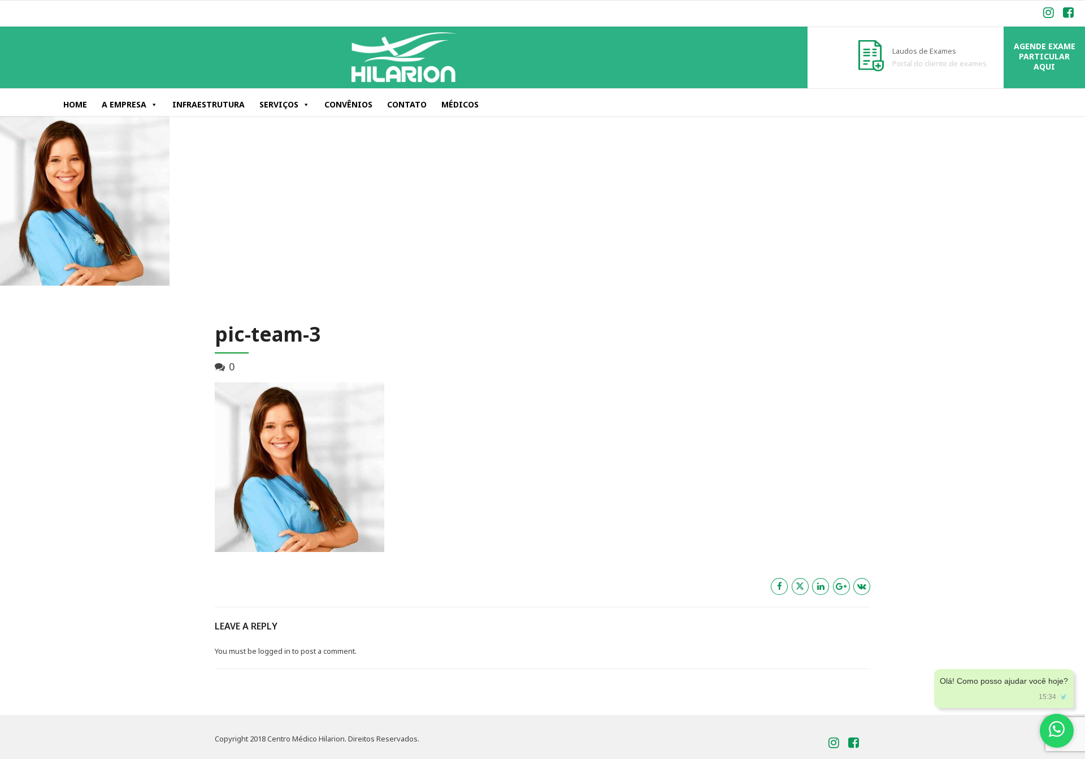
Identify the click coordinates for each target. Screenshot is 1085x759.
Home (75, 104)
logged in (274, 651)
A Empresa (124, 104)
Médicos (460, 104)
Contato (407, 104)
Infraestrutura (208, 104)
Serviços (278, 104)
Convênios (348, 104)
